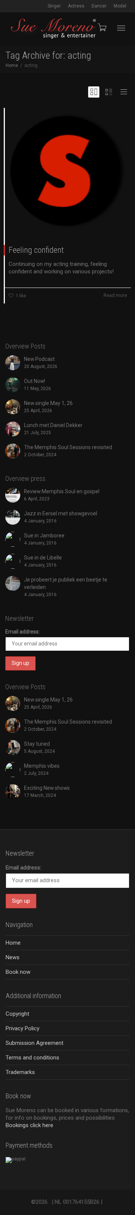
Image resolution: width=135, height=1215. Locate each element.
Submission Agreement (34, 1043)
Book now (18, 972)
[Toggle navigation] (121, 28)
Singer (54, 6)
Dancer (99, 6)
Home (13, 942)
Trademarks (20, 1072)
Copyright (17, 1013)
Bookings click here (29, 1125)
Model (120, 6)
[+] (68, 171)
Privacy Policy (22, 1028)
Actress (76, 6)
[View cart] (101, 27)
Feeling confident (36, 250)
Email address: (22, 632)
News (13, 957)
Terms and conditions (32, 1057)
